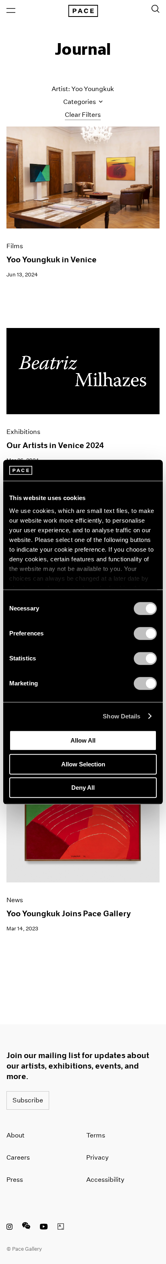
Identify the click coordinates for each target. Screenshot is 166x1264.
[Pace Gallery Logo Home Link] (83, 11)
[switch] (145, 633)
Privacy (97, 1157)
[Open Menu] (10, 10)
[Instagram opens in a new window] (9, 1227)
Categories (80, 102)
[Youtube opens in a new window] (44, 1227)
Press (14, 1179)
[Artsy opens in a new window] (61, 1227)
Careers (18, 1157)
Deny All (83, 787)
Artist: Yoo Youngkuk (83, 89)
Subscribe (27, 1100)
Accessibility (105, 1179)
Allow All (83, 740)
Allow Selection (83, 764)
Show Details (121, 716)
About (15, 1135)
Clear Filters (83, 114)
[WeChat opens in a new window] (26, 1227)
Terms (95, 1135)
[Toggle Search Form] (155, 9)
